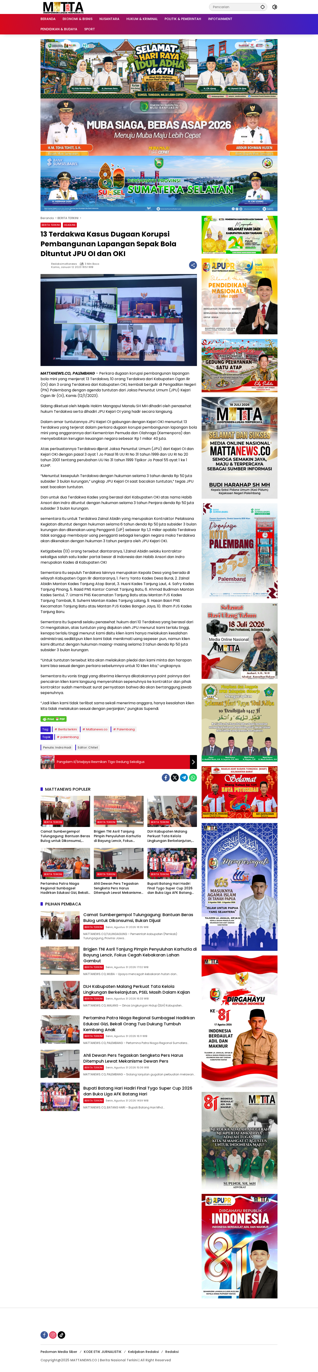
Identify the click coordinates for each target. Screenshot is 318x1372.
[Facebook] (166, 778)
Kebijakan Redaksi (143, 1351)
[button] (262, 7)
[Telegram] (184, 778)
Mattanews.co (97, 729)
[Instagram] (53, 1335)
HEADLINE (70, 225)
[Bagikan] (193, 265)
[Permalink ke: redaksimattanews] (46, 265)
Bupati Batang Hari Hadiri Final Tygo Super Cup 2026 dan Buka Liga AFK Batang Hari (170, 888)
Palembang (126, 729)
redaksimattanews (64, 264)
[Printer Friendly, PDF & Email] (54, 719)
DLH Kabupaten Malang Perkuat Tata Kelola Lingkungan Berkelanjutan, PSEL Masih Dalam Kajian (169, 836)
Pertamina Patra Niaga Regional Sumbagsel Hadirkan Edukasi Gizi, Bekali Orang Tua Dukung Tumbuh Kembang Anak (64, 888)
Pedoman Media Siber (59, 1351)
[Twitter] (175, 778)
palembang (70, 737)
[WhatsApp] (193, 778)
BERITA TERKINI (51, 225)
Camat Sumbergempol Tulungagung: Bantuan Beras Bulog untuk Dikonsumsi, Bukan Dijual (65, 836)
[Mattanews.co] (64, 6)
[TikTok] (61, 1335)
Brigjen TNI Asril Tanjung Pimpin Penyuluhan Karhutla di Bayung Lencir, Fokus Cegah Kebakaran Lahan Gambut (117, 836)
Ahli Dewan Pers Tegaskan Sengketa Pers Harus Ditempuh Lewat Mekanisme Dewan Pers (117, 888)
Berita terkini (67, 729)
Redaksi (172, 1351)
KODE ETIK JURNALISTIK (103, 1351)
